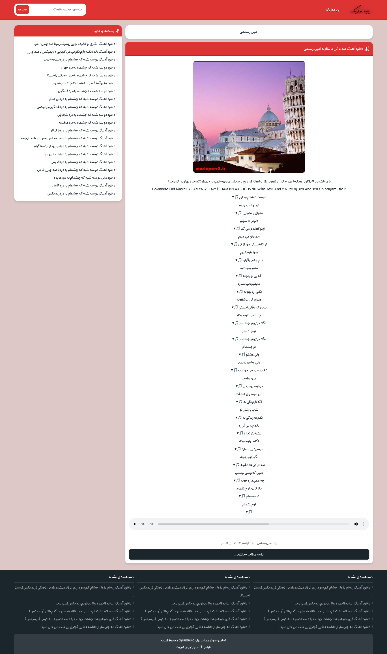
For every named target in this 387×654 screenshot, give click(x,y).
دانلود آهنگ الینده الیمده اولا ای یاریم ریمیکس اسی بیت (332, 603)
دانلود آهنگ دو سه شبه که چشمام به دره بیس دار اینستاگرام (74, 146)
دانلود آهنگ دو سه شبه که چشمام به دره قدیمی (82, 162)
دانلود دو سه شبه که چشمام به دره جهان (88, 67)
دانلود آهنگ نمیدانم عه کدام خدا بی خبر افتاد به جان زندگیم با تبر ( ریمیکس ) (319, 611)
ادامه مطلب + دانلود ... (249, 554)
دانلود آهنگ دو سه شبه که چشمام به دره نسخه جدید (79, 59)
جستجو (22, 9)
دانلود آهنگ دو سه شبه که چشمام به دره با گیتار (83, 130)
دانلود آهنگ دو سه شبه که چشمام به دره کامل (83, 185)
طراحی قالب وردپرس (198, 647)
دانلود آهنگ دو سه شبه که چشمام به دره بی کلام (82, 99)
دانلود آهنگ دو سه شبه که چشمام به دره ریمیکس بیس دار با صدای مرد (67, 138)
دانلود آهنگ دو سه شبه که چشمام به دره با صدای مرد (79, 154)
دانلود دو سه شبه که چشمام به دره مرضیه (87, 123)
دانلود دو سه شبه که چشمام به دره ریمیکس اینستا (81, 75)
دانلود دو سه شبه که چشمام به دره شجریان (86, 115)
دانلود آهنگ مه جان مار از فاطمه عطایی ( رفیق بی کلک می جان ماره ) (325, 627)
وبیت (179, 647)
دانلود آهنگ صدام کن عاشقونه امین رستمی (333, 49)
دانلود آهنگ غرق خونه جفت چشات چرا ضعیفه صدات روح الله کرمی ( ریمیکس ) (317, 619)
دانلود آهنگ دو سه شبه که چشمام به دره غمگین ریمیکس (76, 107)
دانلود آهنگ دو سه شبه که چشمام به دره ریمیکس (81, 193)
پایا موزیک (332, 10)
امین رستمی (249, 32)
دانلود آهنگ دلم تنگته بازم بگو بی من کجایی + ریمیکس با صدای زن (71, 52)
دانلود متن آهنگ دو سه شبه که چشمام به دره (84, 83)
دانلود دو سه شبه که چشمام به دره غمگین (86, 91)
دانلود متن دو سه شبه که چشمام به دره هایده (84, 178)
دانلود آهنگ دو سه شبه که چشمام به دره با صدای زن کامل (76, 170)
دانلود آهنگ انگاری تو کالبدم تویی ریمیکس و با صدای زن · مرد (74, 44)
